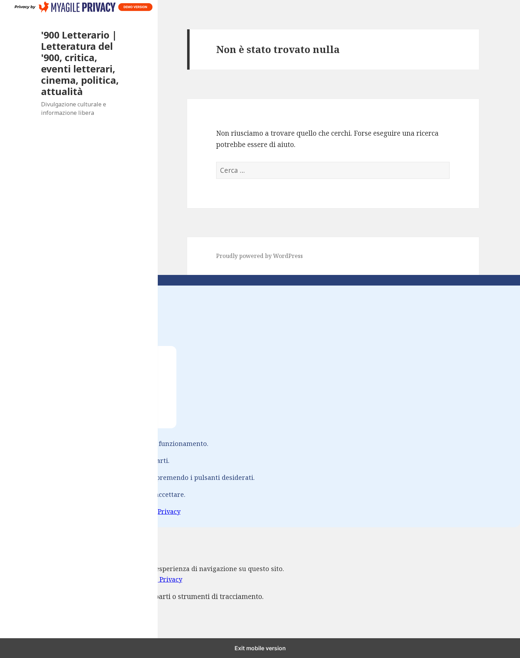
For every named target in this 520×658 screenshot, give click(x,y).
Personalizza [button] (63, 522)
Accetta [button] (11, 522)
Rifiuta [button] (33, 522)
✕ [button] (2, 291)
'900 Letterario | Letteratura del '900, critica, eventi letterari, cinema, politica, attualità (80, 63)
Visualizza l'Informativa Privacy (131, 511)
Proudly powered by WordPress (259, 256)
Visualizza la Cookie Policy (41, 511)
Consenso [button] (15, 532)
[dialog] (260, 401)
